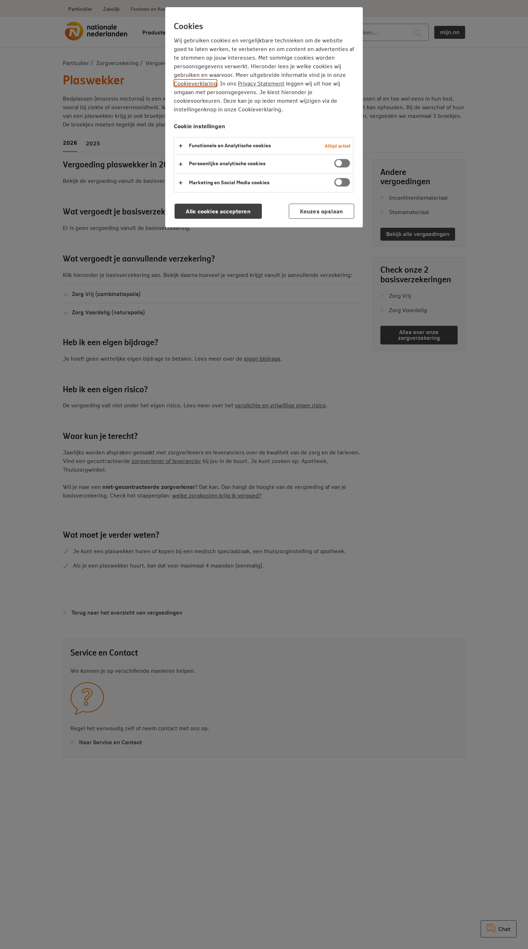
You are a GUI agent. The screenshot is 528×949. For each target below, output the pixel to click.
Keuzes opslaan (321, 211)
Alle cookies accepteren (218, 211)
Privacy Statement (261, 83)
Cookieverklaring (195, 83)
